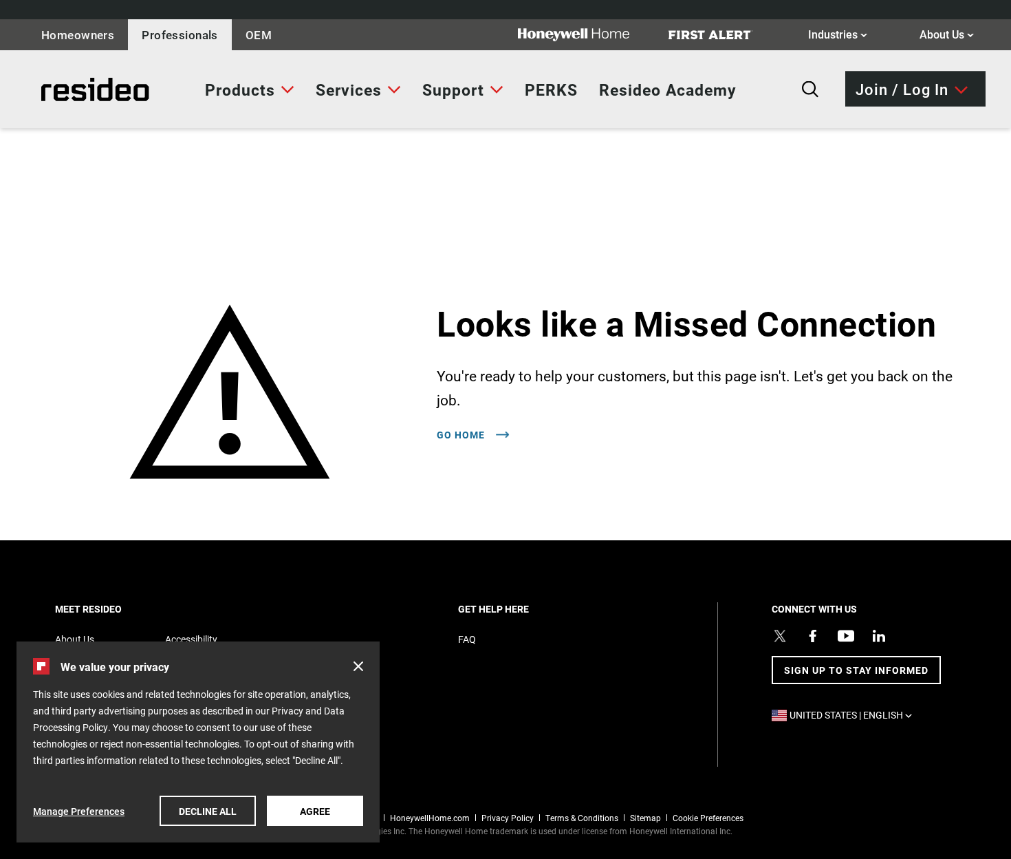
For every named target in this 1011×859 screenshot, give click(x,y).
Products (240, 89)
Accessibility (191, 639)
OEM (259, 35)
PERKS (551, 89)
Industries (837, 33)
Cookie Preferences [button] (708, 817)
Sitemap (645, 817)
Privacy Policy (507, 817)
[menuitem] (249, 89)
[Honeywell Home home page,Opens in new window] (584, 34)
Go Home (462, 435)
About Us (947, 33)
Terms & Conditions (581, 817)
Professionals (180, 35)
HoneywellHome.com (430, 817)
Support (453, 89)
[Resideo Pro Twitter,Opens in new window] (780, 636)
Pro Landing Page (65, 89)
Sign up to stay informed (856, 670)
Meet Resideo (112, 608)
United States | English (854, 714)
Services (349, 89)
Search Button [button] (810, 89)
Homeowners (77, 35)
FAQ (467, 639)
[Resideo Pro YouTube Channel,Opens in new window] (846, 636)
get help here (517, 608)
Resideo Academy (668, 89)
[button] (358, 666)
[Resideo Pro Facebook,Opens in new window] (813, 636)
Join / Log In (902, 88)
